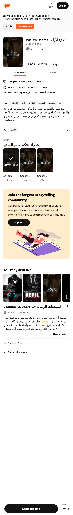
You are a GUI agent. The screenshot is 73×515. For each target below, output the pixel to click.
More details (60, 333)
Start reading (31, 509)
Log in (62, 5)
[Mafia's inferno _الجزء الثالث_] (45, 160)
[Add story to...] (64, 508)
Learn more (25, 26)
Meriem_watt (38, 49)
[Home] (25, 5)
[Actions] (67, 306)
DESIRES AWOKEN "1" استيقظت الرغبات (32, 306)
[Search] (51, 5)
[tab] (20, 73)
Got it (8, 26)
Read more (9, 120)
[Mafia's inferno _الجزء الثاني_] (28, 160)
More (52, 92)
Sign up (18, 222)
